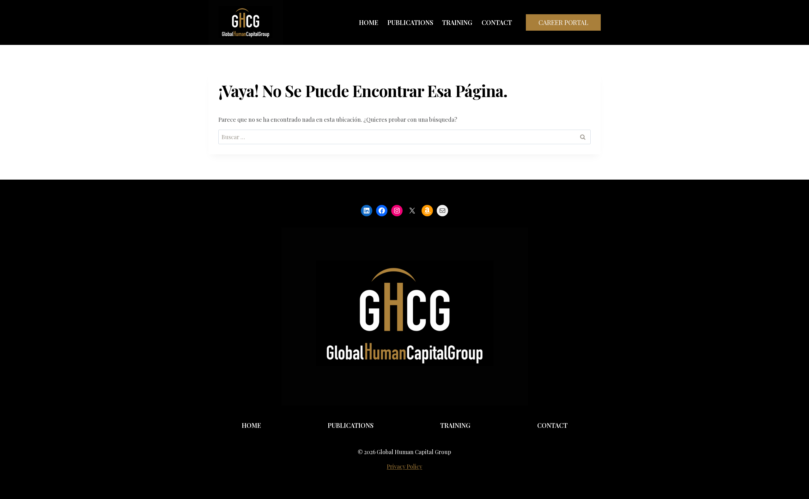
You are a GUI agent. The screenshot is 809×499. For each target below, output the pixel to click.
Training (457, 22)
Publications (410, 22)
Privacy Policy (404, 466)
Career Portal (563, 22)
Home (368, 22)
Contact (497, 22)
